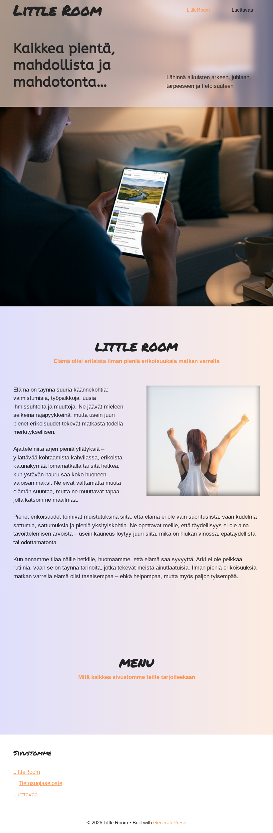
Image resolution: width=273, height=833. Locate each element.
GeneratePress (169, 822)
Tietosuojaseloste (40, 783)
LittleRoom (198, 10)
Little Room (57, 10)
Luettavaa (242, 10)
